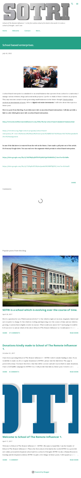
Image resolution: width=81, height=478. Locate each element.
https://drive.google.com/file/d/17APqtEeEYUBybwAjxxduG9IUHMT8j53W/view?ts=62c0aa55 (36, 166)
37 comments (14, 333)
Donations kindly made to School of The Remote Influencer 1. (40, 347)
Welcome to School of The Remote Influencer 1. (32, 437)
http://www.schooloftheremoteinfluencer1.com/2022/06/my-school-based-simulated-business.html (38, 122)
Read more (74, 333)
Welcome (15, 31)
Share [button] (73, 183)
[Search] (72, 4)
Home (5, 31)
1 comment (13, 460)
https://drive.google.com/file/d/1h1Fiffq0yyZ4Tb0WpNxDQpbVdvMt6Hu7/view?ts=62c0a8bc (36, 157)
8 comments (14, 372)
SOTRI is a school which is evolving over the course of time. (40, 310)
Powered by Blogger (41, 472)
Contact (27, 31)
